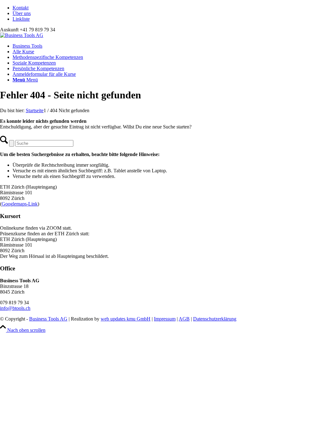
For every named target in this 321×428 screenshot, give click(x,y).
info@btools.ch (15, 308)
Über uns (22, 13)
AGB (184, 318)
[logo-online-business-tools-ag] (21, 35)
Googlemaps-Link (20, 203)
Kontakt (21, 7)
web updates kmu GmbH (125, 318)
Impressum (165, 318)
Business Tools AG (48, 318)
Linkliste (21, 19)
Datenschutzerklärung (214, 318)
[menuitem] (167, 8)
